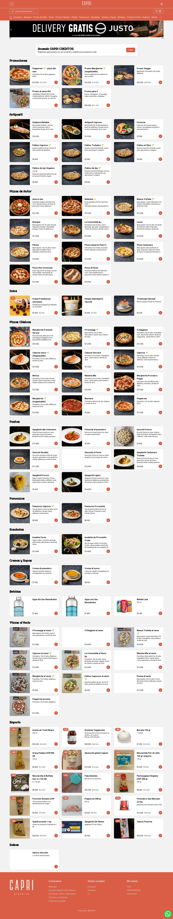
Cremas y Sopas (109, 17)
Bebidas (121, 17)
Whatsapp (53, 887)
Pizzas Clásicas (62, 17)
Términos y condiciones (58, 897)
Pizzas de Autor (40, 17)
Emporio (146, 17)
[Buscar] (10, 17)
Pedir (129, 887)
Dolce (51, 17)
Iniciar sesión (132, 894)
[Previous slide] (11, 30)
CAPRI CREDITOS (134, 890)
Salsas (154, 17)
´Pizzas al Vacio (134, 17)
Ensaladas (95, 17)
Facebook (91, 890)
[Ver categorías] (161, 17)
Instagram (92, 887)
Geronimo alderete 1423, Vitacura (62, 890)
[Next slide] (162, 30)
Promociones (16, 17)
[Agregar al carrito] (56, 82)
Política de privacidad (57, 901)
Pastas (74, 17)
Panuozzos (84, 17)
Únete (130, 50)
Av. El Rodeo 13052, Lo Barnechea (62, 894)
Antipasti (27, 17)
